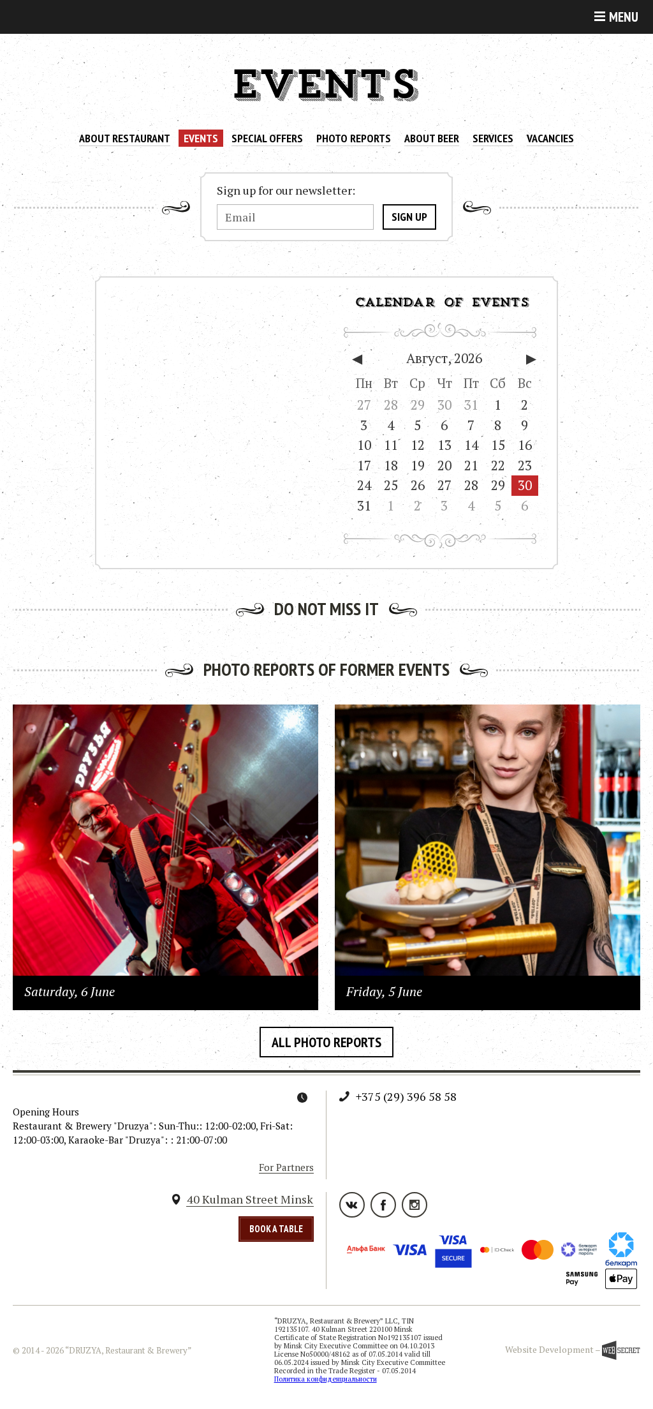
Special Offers (267, 138)
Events (201, 138)
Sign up (409, 216)
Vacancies (550, 138)
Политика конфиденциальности (325, 1379)
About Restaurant (124, 138)
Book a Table (276, 1229)
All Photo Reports (326, 1042)
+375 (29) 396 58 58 (406, 1096)
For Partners (286, 1167)
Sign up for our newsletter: (286, 191)
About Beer (431, 138)
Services (493, 138)
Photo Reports (353, 138)
